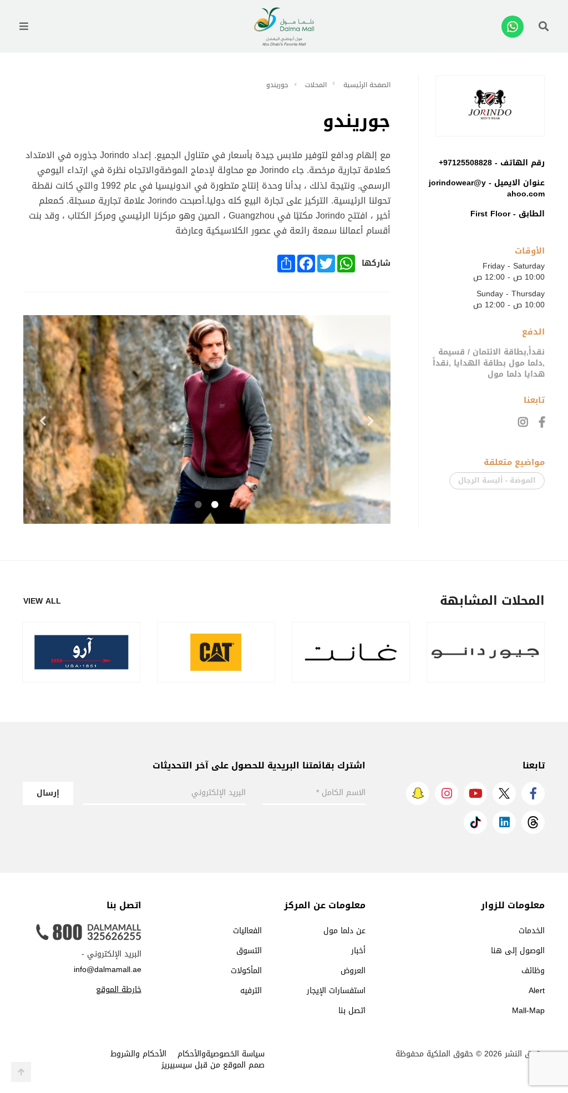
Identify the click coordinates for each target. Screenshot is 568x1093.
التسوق (249, 950)
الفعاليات (247, 930)
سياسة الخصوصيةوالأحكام (221, 1053)
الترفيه (251, 990)
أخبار (358, 950)
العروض (353, 970)
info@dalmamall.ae (107, 969)
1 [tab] (215, 504)
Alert (537, 990)
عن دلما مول (344, 930)
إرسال (48, 793)
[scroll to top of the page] (21, 1072)
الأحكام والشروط (138, 1053)
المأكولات (246, 970)
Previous (42, 421)
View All (42, 601)
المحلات (316, 85)
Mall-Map (528, 1010)
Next (371, 421)
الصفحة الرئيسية (366, 85)
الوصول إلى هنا (518, 950)
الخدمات (532, 930)
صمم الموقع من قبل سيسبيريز (213, 1064)
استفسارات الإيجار (336, 990)
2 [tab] (198, 504)
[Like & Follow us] (542, 422)
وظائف (533, 970)
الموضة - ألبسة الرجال (497, 480)
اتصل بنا (352, 1010)
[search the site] (543, 26)
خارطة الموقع (118, 989)
